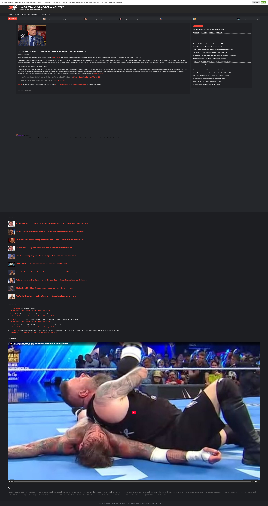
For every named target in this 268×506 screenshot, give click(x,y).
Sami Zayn (40, 494)
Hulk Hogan (154, 492)
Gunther (146, 492)
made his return (56, 57)
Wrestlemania (134, 494)
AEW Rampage (30, 492)
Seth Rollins (49, 494)
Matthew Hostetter (15, 308)
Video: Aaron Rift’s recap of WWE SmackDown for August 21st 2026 (208, 69)
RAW (243, 492)
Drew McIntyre (127, 492)
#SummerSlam (77, 77)
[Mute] (256, 481)
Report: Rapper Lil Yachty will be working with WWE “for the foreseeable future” (198, 19)
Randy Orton (235, 492)
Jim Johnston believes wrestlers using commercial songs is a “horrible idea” (209, 78)
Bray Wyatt (57, 492)
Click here (20, 84)
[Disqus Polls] (102, 113)
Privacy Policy (257, 503)
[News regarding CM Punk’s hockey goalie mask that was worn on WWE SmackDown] (61, 19)
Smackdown (58, 494)
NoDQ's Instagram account (62, 84)
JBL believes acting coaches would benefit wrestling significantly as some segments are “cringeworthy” (241, 19)
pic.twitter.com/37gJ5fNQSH (91, 77)
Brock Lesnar (67, 492)
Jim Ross (172, 492)
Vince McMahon (123, 494)
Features (23, 14)
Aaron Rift (20, 54)
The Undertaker (95, 494)
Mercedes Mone (219, 492)
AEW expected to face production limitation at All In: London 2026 (207, 32)
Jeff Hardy (163, 492)
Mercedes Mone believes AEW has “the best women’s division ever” (117, 19)
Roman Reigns (28, 90)
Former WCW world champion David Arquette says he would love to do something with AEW (213, 61)
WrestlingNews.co (98, 73)
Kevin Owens (199, 492)
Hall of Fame (42, 14)
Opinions (16, 14)
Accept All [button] (263, 2)
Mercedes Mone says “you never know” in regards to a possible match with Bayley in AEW (212, 72)
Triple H (114, 494)
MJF (227, 492)
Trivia (49, 14)
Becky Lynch (48, 492)
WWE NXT (149, 494)
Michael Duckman (15, 330)
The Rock (86, 494)
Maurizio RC (13, 314)
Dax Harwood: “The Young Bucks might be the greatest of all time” (207, 81)
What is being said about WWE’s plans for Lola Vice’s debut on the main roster (209, 29)
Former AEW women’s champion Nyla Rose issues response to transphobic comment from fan (157, 19)
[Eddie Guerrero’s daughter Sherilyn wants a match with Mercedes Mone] (26, 19)
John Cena (180, 492)
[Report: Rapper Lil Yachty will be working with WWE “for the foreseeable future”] (179, 19)
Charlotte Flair (87, 492)
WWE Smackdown (169, 494)
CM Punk (107, 492)
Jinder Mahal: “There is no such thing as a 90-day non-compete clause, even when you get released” (214, 66)
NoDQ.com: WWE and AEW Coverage (41, 6)
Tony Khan (105, 494)
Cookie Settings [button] (256, 2)
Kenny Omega (189, 492)
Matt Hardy (209, 492)
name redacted (14, 325)
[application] (134, 412)
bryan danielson (77, 492)
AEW (11, 492)
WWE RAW (158, 494)
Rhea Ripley (251, 492)
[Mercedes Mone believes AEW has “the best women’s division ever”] (101, 19)
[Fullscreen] (258, 481)
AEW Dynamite (19, 492)
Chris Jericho (98, 492)
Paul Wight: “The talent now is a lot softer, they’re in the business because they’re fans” (211, 38)
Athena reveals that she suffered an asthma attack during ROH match (208, 35)
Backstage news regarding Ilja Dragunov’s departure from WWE (206, 84)
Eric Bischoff (137, 492)
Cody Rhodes (20, 90)
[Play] (10, 481)
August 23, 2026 (50, 310)
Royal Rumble (31, 494)
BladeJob (12, 319)
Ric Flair (12, 494)
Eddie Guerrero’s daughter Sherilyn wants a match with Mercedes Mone (43, 19)
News (10, 14)
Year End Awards (32, 14)
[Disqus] (103, 150)
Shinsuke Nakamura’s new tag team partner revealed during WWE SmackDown (210, 64)
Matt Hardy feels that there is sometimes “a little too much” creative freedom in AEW (211, 75)
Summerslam (77, 494)
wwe (142, 494)
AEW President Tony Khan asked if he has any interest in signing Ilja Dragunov (209, 58)
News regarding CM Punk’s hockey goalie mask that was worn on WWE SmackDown (81, 19)
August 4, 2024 (60, 80)
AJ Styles (39, 492)
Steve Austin (68, 494)
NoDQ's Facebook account (79, 84)
